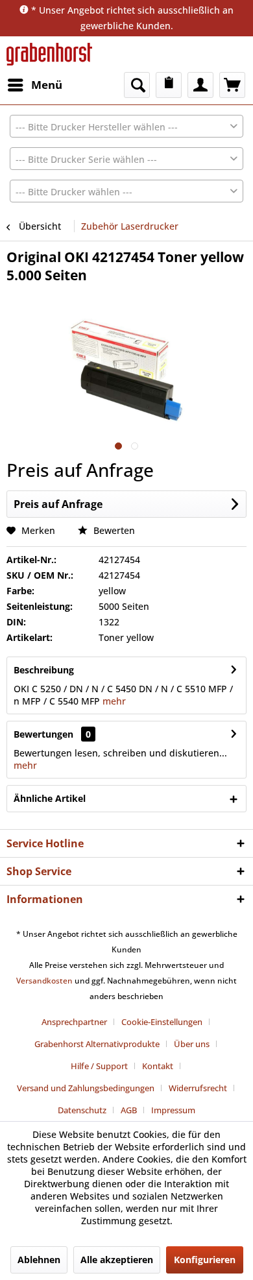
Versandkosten (44, 980)
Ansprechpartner (74, 1022)
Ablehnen (39, 1259)
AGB (129, 1110)
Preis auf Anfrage (58, 504)
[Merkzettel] (169, 85)
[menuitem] (34, 85)
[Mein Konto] (200, 85)
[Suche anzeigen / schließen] (137, 85)
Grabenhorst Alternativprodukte (97, 1044)
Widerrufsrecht (198, 1088)
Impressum (173, 1110)
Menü (46, 84)
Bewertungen (43, 734)
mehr (113, 701)
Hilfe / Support (99, 1066)
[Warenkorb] (232, 85)
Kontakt (157, 1066)
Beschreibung (44, 670)
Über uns (192, 1044)
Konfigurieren (204, 1259)
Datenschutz (82, 1110)
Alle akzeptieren (116, 1259)
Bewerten (113, 530)
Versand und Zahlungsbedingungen (85, 1088)
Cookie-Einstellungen (161, 1022)
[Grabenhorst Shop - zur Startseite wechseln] (49, 54)
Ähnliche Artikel (50, 798)
